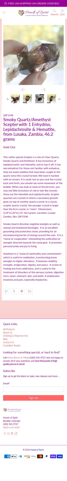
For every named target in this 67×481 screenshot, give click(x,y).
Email (8, 464)
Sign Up (50, 470)
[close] (62, 441)
